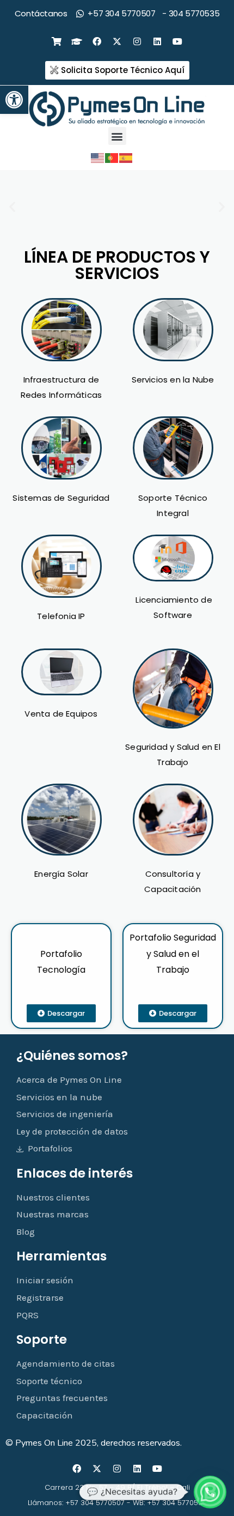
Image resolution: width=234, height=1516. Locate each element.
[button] (117, 136)
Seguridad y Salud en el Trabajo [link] (181, 953)
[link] (14, 100)
